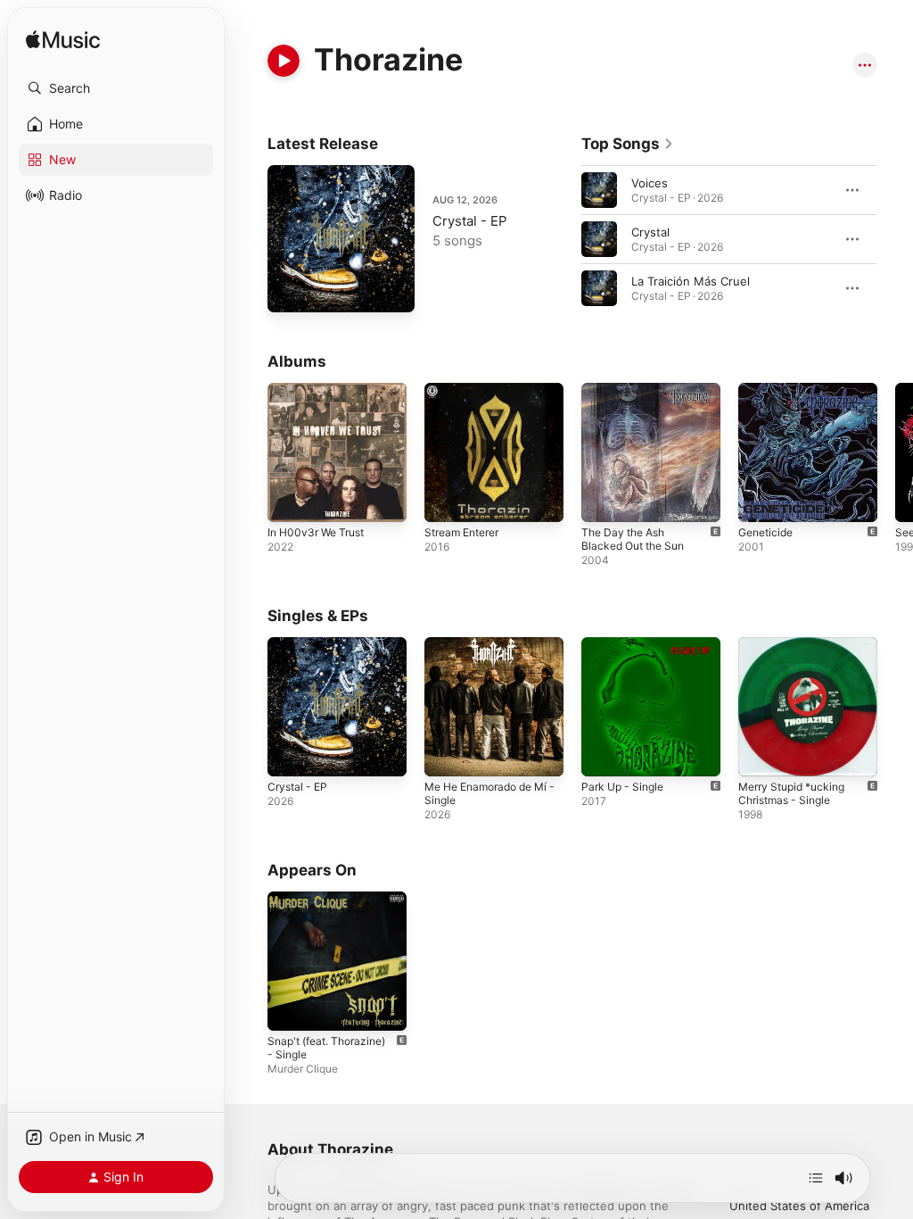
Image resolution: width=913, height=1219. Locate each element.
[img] (63, 40)
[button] (116, 88)
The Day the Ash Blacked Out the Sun (632, 539)
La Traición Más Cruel (690, 281)
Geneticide (765, 532)
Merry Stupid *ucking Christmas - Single (791, 793)
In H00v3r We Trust (315, 532)
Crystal (650, 232)
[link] (627, 143)
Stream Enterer (461, 532)
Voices (649, 183)
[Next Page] (895, 239)
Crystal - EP (469, 220)
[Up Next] (816, 1177)
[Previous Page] (563, 239)
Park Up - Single (622, 786)
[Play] (283, 61)
